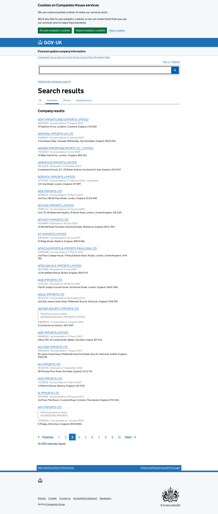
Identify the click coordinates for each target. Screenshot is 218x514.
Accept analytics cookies (55, 30)
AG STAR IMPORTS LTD (53, 347)
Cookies (52, 498)
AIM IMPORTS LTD (50, 407)
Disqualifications (84, 100)
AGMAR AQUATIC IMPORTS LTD (58, 308)
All (40, 100)
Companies (52, 100)
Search (175, 70)
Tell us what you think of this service (56, 467)
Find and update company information (62, 51)
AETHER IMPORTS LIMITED (56, 205)
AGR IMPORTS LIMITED (53, 332)
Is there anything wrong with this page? (160, 467)
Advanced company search (54, 81)
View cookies (117, 30)
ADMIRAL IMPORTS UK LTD (55, 134)
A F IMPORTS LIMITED (52, 234)
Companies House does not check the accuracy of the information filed (74, 57)
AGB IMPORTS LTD (50, 280)
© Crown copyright (170, 505)
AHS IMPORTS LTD (50, 378)
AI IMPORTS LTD (48, 393)
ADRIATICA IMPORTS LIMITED (57, 162)
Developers (105, 498)
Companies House (55, 504)
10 (119, 437)
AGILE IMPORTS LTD (51, 294)
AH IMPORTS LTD (49, 364)
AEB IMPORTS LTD (50, 191)
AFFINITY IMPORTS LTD (53, 220)
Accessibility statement (85, 498)
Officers (67, 100)
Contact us (65, 498)
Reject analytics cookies (90, 30)
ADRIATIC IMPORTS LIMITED (56, 177)
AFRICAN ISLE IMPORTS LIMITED (59, 265)
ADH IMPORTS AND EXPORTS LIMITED (63, 119)
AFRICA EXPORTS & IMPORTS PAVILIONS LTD (67, 248)
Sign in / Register (171, 61)
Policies (42, 498)
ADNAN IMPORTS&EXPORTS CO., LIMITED (65, 148)
